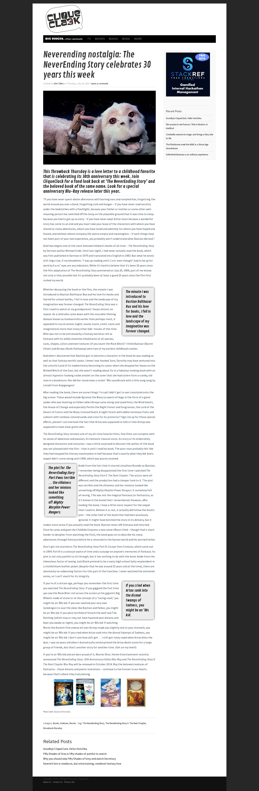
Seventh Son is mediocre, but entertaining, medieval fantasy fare (82, 763)
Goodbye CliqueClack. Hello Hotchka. (65, 748)
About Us (47, 782)
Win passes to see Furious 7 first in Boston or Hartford (187, 126)
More (138, 38)
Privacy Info (69, 782)
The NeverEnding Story (93, 723)
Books (113, 38)
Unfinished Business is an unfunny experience (187, 154)
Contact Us (58, 782)
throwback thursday (52, 728)
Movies (100, 38)
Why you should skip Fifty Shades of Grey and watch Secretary (79, 758)
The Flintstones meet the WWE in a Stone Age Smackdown (187, 146)
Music (126, 38)
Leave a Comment (99, 83)
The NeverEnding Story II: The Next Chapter (126, 723)
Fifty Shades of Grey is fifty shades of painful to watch (75, 753)
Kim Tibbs (58, 83)
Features (64, 723)
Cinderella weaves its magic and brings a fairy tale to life (189, 136)
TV (89, 38)
